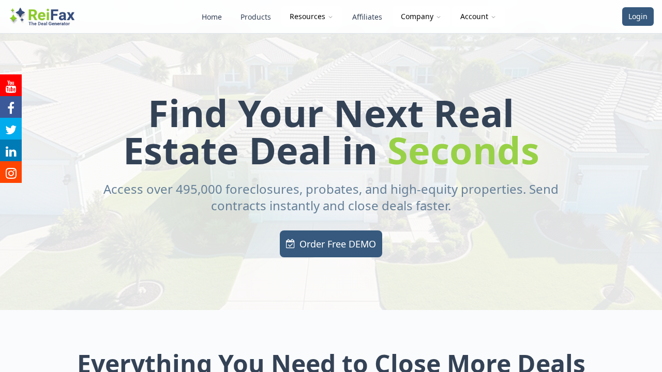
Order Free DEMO (337, 244)
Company (417, 16)
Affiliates (367, 17)
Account (474, 16)
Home (212, 17)
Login (638, 16)
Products (255, 17)
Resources (307, 16)
